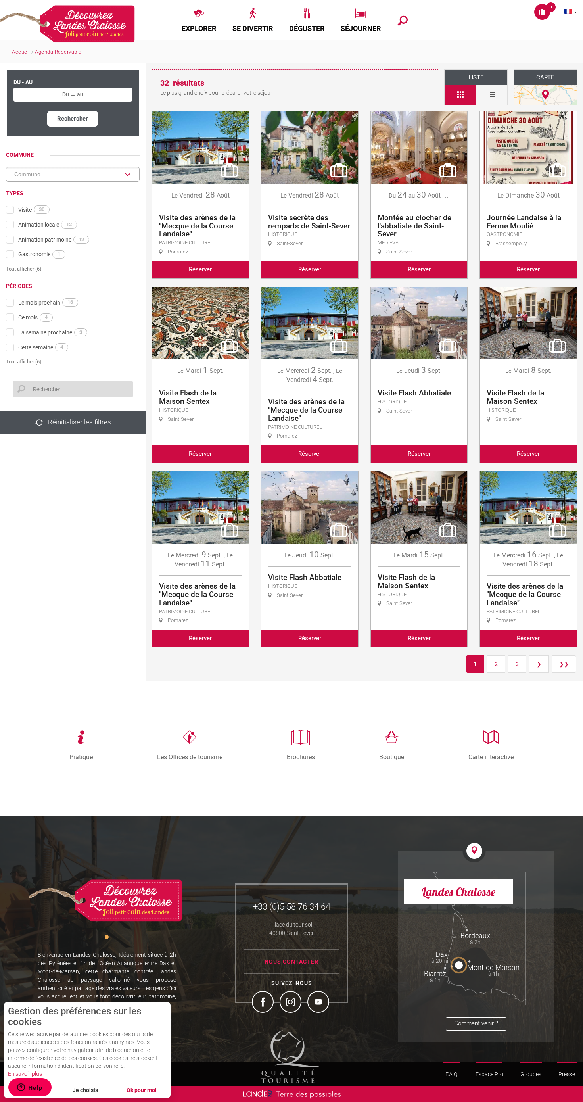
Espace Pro (489, 1074)
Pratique (81, 756)
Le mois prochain (45, 302)
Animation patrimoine (51, 239)
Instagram (291, 1003)
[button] (199, 20)
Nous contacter (291, 961)
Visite (31, 209)
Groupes (530, 1074)
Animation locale (45, 224)
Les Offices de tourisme (189, 756)
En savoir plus (25, 1074)
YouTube (319, 1003)
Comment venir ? (476, 1023)
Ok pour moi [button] (142, 1090)
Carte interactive (491, 756)
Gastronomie (39, 254)
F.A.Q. (451, 1074)
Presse (566, 1074)
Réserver (200, 269)
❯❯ (564, 664)
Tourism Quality (290, 1056)
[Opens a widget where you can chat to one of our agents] (30, 1088)
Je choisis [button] (85, 1090)
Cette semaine (40, 347)
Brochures (301, 756)
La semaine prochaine (50, 332)
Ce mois (33, 317)
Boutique (391, 756)
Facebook (264, 1003)
